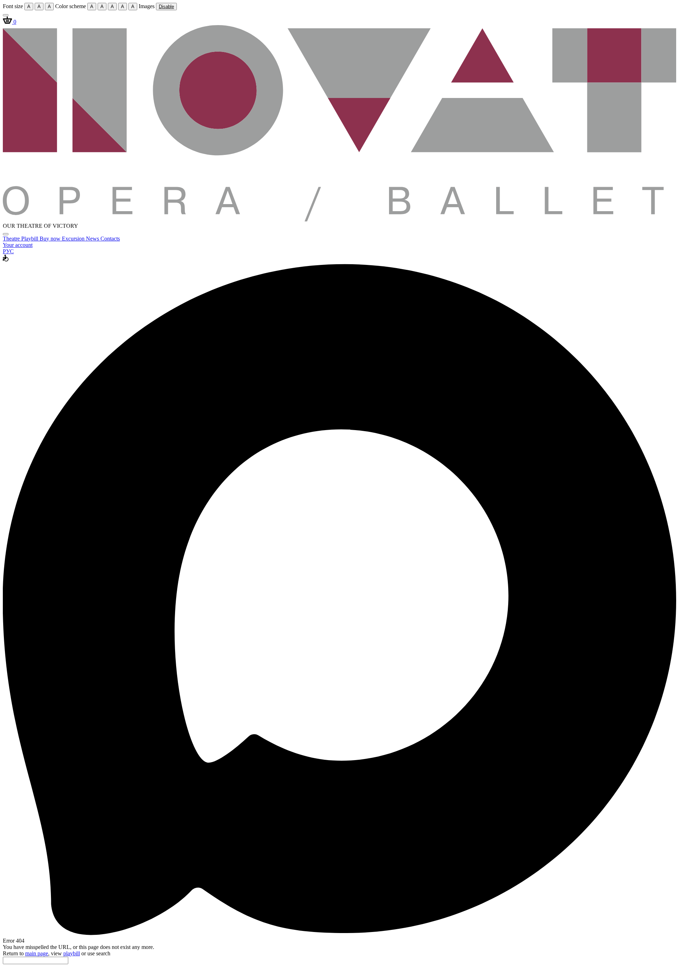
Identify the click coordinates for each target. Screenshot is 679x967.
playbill (71, 953)
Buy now (51, 239)
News (93, 239)
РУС (8, 251)
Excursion (74, 239)
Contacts (110, 239)
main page (36, 953)
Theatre (12, 239)
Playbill (30, 239)
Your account (18, 245)
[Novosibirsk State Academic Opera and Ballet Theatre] (339, 219)
